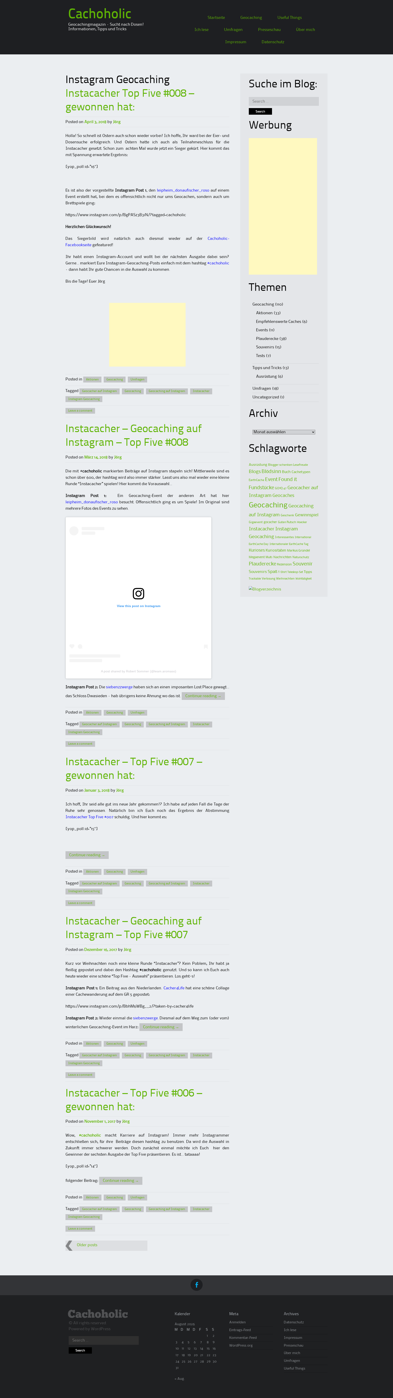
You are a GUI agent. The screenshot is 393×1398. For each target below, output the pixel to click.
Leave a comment (80, 410)
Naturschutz (300, 557)
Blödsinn (271, 471)
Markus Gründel (298, 550)
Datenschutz (273, 42)
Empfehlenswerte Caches (278, 322)
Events (262, 330)
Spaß (272, 572)
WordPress (101, 1329)
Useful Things (289, 18)
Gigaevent (256, 522)
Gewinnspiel (306, 515)
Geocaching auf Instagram (167, 391)
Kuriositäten (276, 550)
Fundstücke (261, 488)
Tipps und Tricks (267, 368)
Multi (269, 557)
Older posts (87, 1245)
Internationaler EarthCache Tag (289, 544)
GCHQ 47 (281, 488)
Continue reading (203, 696)
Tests (260, 356)
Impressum (235, 42)
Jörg (117, 122)
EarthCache (256, 480)
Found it (288, 479)
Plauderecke (267, 339)
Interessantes (284, 537)
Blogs (255, 472)
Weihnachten (285, 578)
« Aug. (180, 1378)
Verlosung (268, 578)
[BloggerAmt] (265, 589)
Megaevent (257, 557)
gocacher (270, 522)
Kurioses (257, 550)
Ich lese (201, 30)
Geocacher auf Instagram (99, 391)
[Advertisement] (147, 335)
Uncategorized (265, 397)
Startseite (216, 18)
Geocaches (283, 496)
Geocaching (251, 18)
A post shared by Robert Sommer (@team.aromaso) (138, 671)
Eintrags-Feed (240, 1330)
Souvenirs (265, 347)
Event (271, 479)
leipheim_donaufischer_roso (183, 190)
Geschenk (287, 515)
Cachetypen (301, 472)
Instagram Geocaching (84, 399)
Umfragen (233, 30)
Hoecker (302, 522)
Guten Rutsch (287, 522)
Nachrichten (282, 557)
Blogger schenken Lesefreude (288, 464)
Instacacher (201, 391)
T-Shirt (282, 572)
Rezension (284, 564)
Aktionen (92, 379)
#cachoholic (218, 263)
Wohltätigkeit (303, 578)
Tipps (308, 572)
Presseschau (269, 30)
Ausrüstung (266, 376)
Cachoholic (99, 15)
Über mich (305, 30)
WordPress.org (241, 1345)
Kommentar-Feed (243, 1338)
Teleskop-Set (295, 572)
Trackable (255, 578)
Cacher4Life (174, 988)
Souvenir (303, 564)
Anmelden (237, 1322)
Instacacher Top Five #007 (89, 817)
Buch (286, 472)
